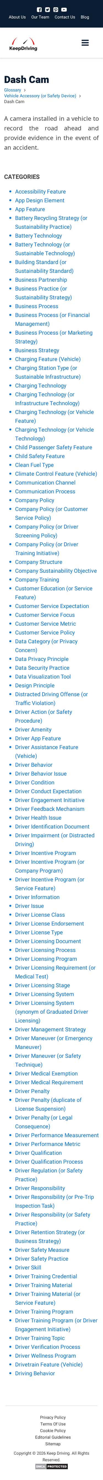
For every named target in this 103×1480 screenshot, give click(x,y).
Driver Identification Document (52, 827)
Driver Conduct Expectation (48, 791)
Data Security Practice (42, 668)
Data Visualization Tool (43, 677)
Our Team (40, 17)
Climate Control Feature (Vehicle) (56, 474)
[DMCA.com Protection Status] (51, 1468)
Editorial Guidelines (53, 1437)
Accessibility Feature (40, 192)
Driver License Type (39, 933)
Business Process (36, 306)
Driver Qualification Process (49, 1162)
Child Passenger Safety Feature (53, 447)
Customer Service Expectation (52, 606)
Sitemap (52, 1444)
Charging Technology (40, 386)
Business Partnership (41, 280)
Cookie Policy (53, 1431)
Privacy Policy (53, 1417)
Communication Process (45, 492)
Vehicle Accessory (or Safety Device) (40, 96)
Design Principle (35, 686)
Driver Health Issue (38, 818)
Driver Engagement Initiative (50, 800)
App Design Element (40, 200)
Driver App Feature (38, 738)
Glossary (12, 90)
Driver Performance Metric (47, 1144)
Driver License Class (40, 915)
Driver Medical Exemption (46, 1074)
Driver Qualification (38, 1153)
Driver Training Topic (40, 1338)
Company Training (37, 580)
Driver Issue (29, 906)
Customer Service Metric (45, 624)
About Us (17, 17)
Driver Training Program (44, 1312)
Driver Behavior (33, 765)
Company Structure (38, 562)
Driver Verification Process (47, 1347)
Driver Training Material (43, 1285)
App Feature (30, 209)
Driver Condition (34, 783)
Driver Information (37, 897)
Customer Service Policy (45, 633)
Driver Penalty (32, 1091)
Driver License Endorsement (49, 924)
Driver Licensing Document (48, 941)
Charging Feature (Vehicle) (48, 359)
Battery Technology (38, 236)
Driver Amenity (33, 730)
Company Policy (34, 500)
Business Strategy (37, 350)
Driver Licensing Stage (42, 985)
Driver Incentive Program (45, 853)
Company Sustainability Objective (56, 571)
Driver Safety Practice (41, 1259)
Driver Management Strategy (50, 1030)
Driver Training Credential (46, 1276)
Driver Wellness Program (45, 1356)
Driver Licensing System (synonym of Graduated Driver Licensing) (51, 1012)
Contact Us (65, 17)
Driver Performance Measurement (57, 1135)
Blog (85, 17)
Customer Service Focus (45, 615)
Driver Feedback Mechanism (50, 809)
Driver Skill (28, 1268)
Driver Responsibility (40, 1188)
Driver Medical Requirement (49, 1082)
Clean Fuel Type (34, 465)
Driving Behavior (35, 1373)
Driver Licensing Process (45, 950)
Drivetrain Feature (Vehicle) (49, 1365)
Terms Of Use (53, 1424)
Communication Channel (45, 483)
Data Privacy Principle (42, 659)
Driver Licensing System (44, 994)
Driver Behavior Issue (41, 774)
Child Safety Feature (40, 456)
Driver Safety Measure (42, 1250)
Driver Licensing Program (46, 959)
